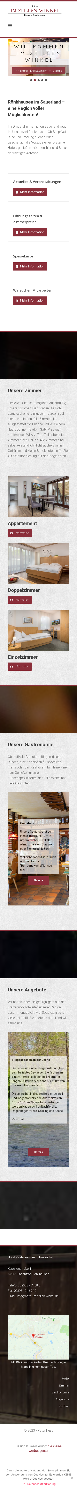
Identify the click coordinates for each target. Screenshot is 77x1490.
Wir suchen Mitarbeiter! (33, 290)
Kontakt (64, 1406)
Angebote (62, 1399)
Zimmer (64, 1385)
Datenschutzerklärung (41, 1484)
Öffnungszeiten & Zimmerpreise (28, 219)
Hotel (65, 1379)
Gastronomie (60, 1392)
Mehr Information (31, 192)
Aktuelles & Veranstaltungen (37, 181)
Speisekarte (23, 256)
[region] (38, 60)
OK (23, 1484)
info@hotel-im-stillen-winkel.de (38, 1296)
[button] (31, 80)
